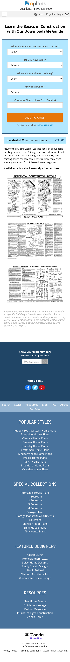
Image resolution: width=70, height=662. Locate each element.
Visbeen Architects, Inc (35, 574)
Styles (17, 404)
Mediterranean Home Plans (35, 454)
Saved (41, 14)
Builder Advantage (35, 605)
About (64, 404)
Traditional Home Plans (35, 465)
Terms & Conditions (30, 650)
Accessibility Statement (55, 650)
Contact (35, 408)
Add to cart (35, 118)
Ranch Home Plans (35, 461)
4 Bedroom (35, 508)
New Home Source (35, 601)
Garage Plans (35, 512)
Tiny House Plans (35, 531)
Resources (31, 404)
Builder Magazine (35, 609)
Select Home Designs (35, 562)
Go (44, 361)
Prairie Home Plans (35, 458)
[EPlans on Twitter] (35, 387)
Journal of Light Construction (35, 613)
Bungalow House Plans (35, 434)
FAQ (54, 404)
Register (50, 14)
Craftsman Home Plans (35, 450)
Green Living (35, 555)
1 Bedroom (35, 496)
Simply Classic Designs (35, 566)
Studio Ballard (35, 570)
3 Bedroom (35, 504)
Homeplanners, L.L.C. (35, 558)
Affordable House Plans (35, 492)
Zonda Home (35, 617)
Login (60, 14)
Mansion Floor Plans (35, 523)
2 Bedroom (35, 500)
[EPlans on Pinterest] (42, 387)
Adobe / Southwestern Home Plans (35, 430)
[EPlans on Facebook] (28, 387)
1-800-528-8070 (43, 8)
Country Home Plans (35, 446)
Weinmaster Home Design (35, 578)
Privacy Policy (10, 650)
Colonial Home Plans (35, 442)
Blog (45, 404)
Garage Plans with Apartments (35, 516)
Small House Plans (35, 527)
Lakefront (35, 520)
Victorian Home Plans (35, 469)
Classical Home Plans (35, 438)
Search (6, 404)
